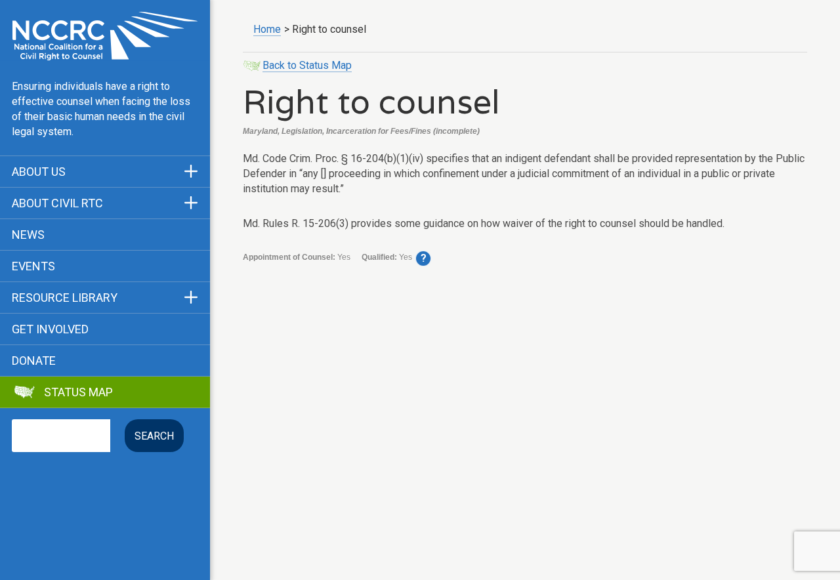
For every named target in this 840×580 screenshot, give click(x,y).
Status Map (78, 392)
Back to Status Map (307, 65)
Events (33, 266)
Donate (34, 360)
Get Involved (50, 329)
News (28, 234)
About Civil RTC (57, 203)
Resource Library (64, 297)
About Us (39, 171)
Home (267, 29)
